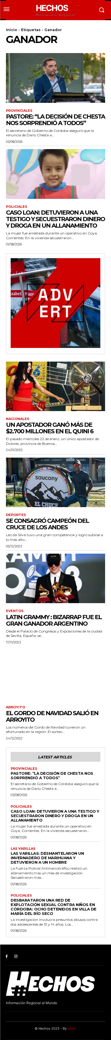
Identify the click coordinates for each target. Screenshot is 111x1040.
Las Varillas (23, 849)
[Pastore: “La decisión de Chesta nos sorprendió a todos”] (55, 78)
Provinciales (19, 111)
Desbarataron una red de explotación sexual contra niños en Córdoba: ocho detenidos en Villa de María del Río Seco (53, 907)
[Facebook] (7, 956)
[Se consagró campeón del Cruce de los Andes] (55, 482)
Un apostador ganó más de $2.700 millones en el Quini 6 (49, 428)
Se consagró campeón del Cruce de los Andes (47, 524)
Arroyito (15, 707)
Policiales (16, 207)
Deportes (16, 515)
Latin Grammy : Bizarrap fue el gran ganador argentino (54, 620)
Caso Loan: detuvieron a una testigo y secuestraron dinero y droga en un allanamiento (55, 219)
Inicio (11, 30)
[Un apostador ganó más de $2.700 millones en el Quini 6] (55, 386)
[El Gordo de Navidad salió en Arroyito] (55, 674)
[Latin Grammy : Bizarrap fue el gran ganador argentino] (55, 578)
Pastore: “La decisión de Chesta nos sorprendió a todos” (55, 120)
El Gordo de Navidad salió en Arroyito (52, 716)
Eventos (15, 611)
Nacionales (17, 419)
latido (71, 1028)
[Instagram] (16, 956)
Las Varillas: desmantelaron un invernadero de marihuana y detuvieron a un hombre (47, 858)
